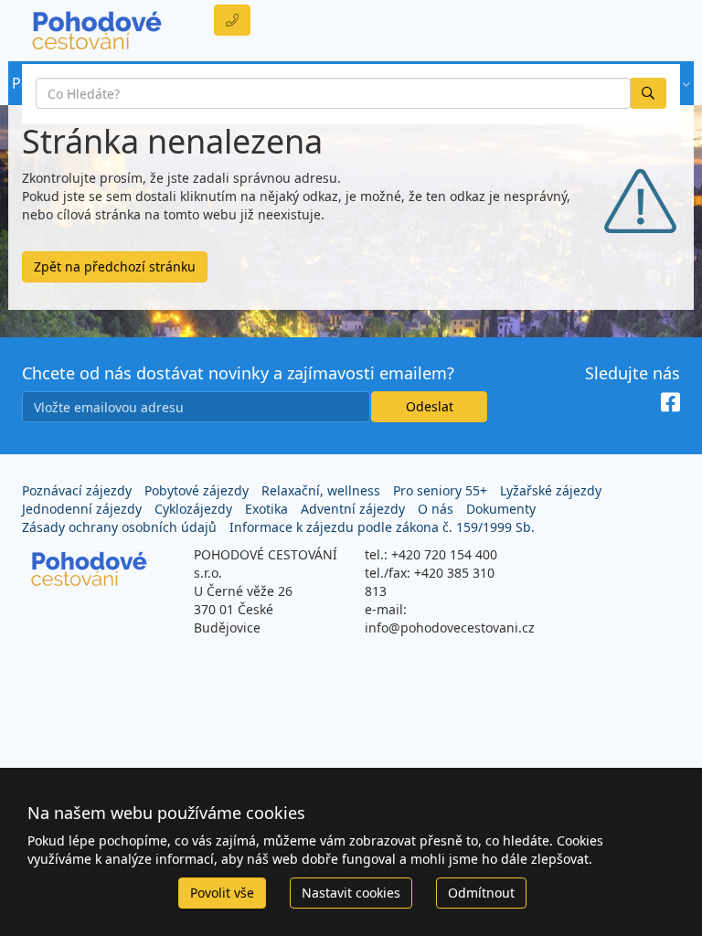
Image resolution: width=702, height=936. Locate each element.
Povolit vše (222, 892)
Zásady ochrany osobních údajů (119, 527)
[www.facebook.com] (670, 403)
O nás (435, 508)
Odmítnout (481, 892)
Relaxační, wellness (320, 490)
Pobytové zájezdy (196, 490)
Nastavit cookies (351, 892)
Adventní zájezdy (353, 508)
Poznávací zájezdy (77, 490)
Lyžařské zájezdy (550, 490)
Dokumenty (501, 508)
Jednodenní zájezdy (82, 508)
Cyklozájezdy (193, 508)
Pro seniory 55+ (440, 490)
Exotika (266, 508)
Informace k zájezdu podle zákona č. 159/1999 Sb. (382, 527)
